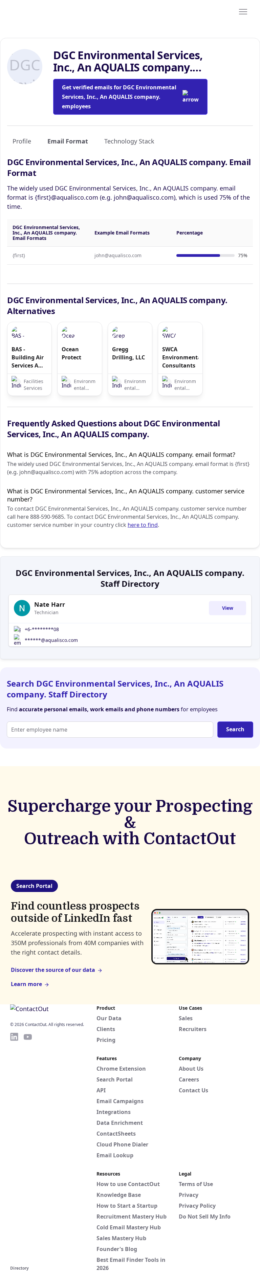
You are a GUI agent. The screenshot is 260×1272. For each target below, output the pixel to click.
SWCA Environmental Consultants (180, 357)
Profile (22, 141)
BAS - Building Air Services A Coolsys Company (28, 357)
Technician (46, 612)
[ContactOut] (43, 11)
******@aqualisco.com (51, 640)
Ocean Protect (71, 353)
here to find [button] (143, 525)
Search (235, 729)
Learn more (26, 984)
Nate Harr (49, 604)
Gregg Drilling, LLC (128, 353)
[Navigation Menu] (243, 11)
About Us (191, 1068)
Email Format (67, 141)
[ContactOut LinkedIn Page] (14, 1148)
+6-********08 (42, 629)
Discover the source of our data (53, 970)
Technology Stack (129, 141)
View (227, 608)
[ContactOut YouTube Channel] (28, 1148)
